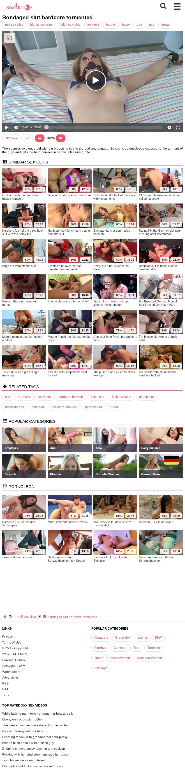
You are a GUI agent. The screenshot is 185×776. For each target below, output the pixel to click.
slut (7, 396)
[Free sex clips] (19, 10)
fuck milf (93, 24)
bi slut (114, 407)
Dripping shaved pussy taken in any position (33, 748)
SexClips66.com (13, 666)
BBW (158, 637)
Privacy (7, 636)
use (151, 24)
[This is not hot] (61, 138)
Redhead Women (149, 658)
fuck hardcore (122, 396)
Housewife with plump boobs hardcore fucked (157, 373)
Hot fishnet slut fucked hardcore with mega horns (114, 197)
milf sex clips (14, 24)
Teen (136, 647)
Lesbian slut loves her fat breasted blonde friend (64, 267)
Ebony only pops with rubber (22, 719)
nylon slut (97, 396)
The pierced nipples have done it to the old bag (35, 725)
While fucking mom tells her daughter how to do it (37, 713)
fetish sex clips (70, 24)
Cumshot (119, 647)
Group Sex (122, 637)
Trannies (153, 647)
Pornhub (100, 647)
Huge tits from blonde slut (19, 266)
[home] (5, 616)
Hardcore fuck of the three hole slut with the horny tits (22, 232)
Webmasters (11, 671)
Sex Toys (100, 668)
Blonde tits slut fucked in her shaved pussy (32, 766)
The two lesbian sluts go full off (68, 301)
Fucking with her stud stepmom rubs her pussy (35, 754)
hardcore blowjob (70, 396)
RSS (5, 683)
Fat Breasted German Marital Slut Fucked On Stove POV (158, 303)
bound (110, 24)
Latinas (142, 637)
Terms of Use (11, 642)
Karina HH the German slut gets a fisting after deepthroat (160, 232)
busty (126, 24)
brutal (165, 24)
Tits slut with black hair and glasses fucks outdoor (111, 303)
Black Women (120, 658)
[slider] (23, 113)
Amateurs (101, 637)
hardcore (24, 396)
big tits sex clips (41, 24)
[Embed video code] (28, 138)
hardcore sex (14, 407)
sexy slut (44, 396)
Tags (5, 695)
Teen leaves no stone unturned (24, 760)
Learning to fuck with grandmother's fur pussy (34, 737)
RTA (5, 689)
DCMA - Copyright (15, 648)
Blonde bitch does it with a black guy (28, 743)
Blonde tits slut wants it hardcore (69, 195)
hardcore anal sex (64, 407)
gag (139, 24)
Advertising (10, 677)
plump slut (146, 396)
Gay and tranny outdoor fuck (22, 731)
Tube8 (98, 658)
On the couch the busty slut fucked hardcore (20, 197)
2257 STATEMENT (15, 654)
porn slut (38, 407)
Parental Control (13, 660)
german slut (93, 407)
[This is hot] (40, 138)
